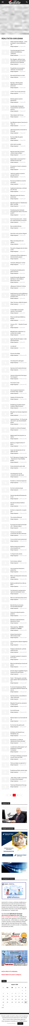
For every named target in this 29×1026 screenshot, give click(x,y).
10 (3, 996)
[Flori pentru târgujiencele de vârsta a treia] (5, 250)
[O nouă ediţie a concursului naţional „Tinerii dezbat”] (5, 311)
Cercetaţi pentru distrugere (17, 360)
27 (15, 1002)
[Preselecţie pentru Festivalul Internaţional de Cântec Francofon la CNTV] (5, 212)
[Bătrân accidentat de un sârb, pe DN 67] (5, 585)
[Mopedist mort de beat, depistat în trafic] (5, 414)
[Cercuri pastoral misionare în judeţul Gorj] (5, 570)
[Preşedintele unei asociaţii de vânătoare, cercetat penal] (5, 70)
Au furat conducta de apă (16, 488)
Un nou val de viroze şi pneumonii (18, 539)
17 (3, 999)
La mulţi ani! (13, 346)
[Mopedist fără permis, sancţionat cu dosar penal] (5, 705)
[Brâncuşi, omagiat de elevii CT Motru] (5, 444)
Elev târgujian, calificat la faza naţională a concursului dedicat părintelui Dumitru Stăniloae (18, 61)
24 (3, 1002)
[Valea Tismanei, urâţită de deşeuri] (5, 304)
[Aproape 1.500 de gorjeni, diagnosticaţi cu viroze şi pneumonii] (5, 84)
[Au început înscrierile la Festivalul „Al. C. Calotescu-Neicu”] (5, 526)
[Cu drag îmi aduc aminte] (5, 555)
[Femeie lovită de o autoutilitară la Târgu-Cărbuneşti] (5, 697)
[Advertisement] (14, 19)
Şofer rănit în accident (15, 144)
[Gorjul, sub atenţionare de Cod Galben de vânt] (5, 452)
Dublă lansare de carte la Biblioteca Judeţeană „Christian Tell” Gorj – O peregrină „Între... (18, 295)
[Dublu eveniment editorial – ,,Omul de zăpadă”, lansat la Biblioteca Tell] (5, 43)
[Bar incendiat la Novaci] (5, 228)
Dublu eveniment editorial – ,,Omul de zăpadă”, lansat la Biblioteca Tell (18, 43)
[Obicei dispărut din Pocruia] (5, 117)
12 (12, 996)
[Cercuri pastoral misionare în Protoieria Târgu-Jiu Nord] (5, 392)
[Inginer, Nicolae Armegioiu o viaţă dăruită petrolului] (5, 340)
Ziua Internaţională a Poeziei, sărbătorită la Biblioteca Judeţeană (17, 52)
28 (19, 1002)
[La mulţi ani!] (5, 348)
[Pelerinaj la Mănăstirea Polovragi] (5, 787)
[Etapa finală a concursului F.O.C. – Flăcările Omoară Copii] (5, 160)
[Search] (27, 2)
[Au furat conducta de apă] (5, 490)
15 (22, 996)
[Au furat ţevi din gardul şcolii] (5, 727)
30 (25, 1002)
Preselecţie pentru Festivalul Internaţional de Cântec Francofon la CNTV (18, 211)
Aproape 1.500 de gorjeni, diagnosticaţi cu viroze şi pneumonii (16, 84)
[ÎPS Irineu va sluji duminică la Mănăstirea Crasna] (5, 621)
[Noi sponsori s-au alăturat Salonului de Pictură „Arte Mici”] (5, 741)
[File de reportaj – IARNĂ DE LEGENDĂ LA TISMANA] (5, 628)
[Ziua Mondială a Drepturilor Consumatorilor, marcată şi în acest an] (5, 108)
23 (25, 999)
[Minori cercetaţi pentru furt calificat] (5, 242)
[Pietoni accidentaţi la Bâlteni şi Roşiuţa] (5, 319)
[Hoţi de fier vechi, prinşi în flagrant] (5, 235)
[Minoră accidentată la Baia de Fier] (5, 599)
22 (22, 999)
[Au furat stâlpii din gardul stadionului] (5, 139)
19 (12, 999)
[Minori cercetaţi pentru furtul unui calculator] (5, 577)
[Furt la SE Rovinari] (5, 712)
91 (17, 795)
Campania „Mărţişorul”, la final (17, 262)
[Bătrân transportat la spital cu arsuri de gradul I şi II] (5, 548)
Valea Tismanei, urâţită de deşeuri (18, 302)
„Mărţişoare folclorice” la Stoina (18, 286)
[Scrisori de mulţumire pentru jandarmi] (5, 614)
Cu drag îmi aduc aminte (16, 553)
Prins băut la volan (14, 382)
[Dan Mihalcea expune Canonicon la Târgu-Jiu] (5, 124)
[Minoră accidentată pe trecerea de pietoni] (5, 665)
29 (22, 1002)
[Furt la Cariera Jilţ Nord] (5, 563)
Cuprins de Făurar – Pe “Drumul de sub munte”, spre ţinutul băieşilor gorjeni (18, 421)
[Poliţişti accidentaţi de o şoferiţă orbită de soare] (5, 650)
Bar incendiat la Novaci (15, 226)
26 (12, 1002)
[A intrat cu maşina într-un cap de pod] (5, 512)
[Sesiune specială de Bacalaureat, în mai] (5, 497)
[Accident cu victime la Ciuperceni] (5, 482)
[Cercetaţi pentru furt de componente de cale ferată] (5, 475)
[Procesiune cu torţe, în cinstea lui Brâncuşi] (5, 168)
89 (10, 795)
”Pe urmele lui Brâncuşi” (16, 517)
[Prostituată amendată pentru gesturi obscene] (5, 272)
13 (15, 996)
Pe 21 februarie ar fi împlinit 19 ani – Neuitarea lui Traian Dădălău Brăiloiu (18, 459)
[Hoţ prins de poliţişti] (5, 355)
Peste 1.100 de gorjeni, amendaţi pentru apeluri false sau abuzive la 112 (18, 679)
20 (15, 999)
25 (7, 1002)
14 (19, 996)
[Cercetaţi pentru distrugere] (5, 362)
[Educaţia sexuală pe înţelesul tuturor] (5, 504)
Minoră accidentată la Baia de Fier (18, 597)
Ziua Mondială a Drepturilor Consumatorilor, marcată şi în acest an (17, 108)
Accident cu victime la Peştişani (18, 428)
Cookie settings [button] (11, 1023)
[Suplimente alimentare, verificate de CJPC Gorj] (5, 190)
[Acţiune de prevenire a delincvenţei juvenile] (5, 636)
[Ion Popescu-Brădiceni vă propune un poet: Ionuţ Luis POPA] (5, 757)
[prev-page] (7, 795)
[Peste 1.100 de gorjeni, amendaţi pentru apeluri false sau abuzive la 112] (5, 680)
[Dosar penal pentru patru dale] (5, 468)
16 (25, 996)
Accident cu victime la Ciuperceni (18, 480)
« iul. (3, 1007)
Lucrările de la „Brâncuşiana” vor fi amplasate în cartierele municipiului (18, 748)
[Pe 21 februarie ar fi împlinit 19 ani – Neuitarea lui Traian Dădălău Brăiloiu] (5, 459)
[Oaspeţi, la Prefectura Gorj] (5, 399)
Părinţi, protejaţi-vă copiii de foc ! (18, 763)
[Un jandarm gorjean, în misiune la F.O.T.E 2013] (5, 658)
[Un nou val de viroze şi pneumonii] (5, 541)
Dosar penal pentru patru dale (17, 466)
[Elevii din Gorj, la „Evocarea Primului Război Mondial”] (5, 607)
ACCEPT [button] (20, 1023)
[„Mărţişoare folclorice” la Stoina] (5, 288)
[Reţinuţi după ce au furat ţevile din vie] (5, 719)
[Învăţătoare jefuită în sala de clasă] (5, 772)
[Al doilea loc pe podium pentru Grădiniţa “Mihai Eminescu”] (5, 406)
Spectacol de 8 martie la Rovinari (18, 368)
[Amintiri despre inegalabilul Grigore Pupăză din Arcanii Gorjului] (5, 672)
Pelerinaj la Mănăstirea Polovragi (18, 785)
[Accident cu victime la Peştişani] (5, 430)
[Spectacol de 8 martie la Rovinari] (5, 370)
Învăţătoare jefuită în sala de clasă (18, 770)
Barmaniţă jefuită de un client (17, 75)
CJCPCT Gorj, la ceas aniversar (17, 91)
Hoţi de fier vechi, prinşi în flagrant (18, 233)
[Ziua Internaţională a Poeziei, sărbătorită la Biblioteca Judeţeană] (5, 52)
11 (7, 996)
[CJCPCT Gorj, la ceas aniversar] (5, 93)
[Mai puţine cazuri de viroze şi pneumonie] (5, 197)
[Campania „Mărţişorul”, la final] (5, 264)
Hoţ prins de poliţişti (15, 353)
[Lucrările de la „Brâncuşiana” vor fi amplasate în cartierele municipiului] (5, 748)
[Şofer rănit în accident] (5, 146)
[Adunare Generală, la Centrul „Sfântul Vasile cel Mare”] (5, 153)
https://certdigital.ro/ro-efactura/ (10, 916)
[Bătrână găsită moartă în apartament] (5, 100)
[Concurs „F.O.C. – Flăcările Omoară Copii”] (5, 326)
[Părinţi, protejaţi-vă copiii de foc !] (5, 765)
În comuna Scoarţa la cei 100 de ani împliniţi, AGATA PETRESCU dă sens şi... (18, 688)
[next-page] (21, 795)
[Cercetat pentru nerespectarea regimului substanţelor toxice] (5, 592)
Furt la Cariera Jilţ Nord (15, 561)
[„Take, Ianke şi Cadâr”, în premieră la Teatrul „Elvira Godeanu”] (5, 779)
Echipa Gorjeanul (14, 46)
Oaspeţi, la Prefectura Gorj (16, 397)
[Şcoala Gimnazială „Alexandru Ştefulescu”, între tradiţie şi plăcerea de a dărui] (5, 279)
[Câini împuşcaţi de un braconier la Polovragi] (5, 131)
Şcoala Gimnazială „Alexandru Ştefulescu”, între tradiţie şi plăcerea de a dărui (17, 279)
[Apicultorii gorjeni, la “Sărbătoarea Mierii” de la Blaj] (5, 204)
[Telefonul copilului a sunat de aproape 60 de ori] (5, 175)
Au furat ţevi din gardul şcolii (17, 725)
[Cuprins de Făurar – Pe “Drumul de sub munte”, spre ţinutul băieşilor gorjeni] (5, 421)
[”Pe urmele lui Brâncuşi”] (5, 519)
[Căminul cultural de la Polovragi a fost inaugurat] (5, 377)
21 (19, 999)
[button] (2, 2)
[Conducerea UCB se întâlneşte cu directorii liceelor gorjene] (5, 257)
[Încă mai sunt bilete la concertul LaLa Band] (5, 182)
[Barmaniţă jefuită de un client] (5, 77)
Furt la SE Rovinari (14, 710)
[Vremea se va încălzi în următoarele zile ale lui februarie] (5, 533)
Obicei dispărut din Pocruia (16, 115)
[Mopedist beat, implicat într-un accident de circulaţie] (5, 333)
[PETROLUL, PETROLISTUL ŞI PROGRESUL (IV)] (5, 734)
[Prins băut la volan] (5, 384)
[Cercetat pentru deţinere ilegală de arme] (5, 643)
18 (7, 999)
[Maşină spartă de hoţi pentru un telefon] (5, 437)
